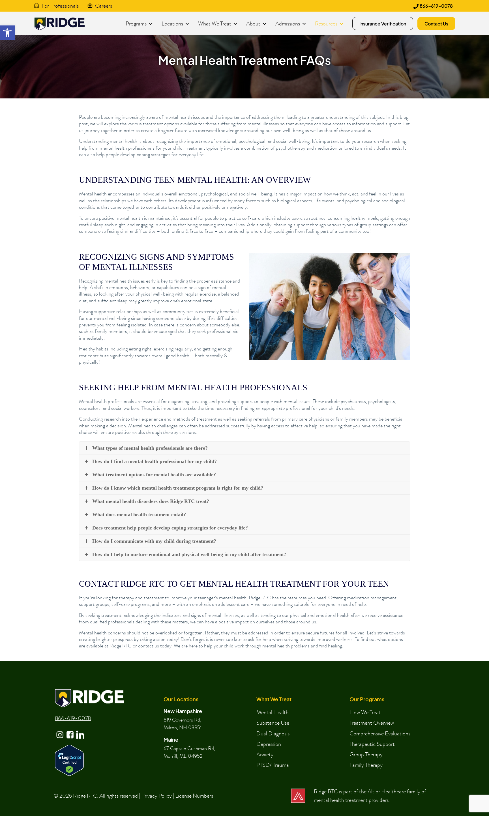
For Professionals (60, 6)
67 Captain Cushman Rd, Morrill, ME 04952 (189, 752)
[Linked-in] (79, 730)
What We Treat (214, 23)
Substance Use (272, 723)
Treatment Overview (371, 723)
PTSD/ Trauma (272, 765)
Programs (136, 23)
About (253, 23)
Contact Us (436, 24)
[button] (7, 32)
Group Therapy (366, 754)
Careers (103, 6)
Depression (268, 744)
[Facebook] (69, 730)
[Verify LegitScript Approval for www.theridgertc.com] (69, 759)
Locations (172, 23)
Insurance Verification (382, 24)
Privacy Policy (156, 796)
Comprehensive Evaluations (379, 733)
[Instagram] (59, 730)
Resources (326, 23)
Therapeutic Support (372, 744)
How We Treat (365, 712)
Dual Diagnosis (272, 733)
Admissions (287, 23)
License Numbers (194, 796)
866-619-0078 (436, 6)
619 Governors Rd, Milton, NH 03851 (183, 723)
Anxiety (264, 754)
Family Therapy (366, 765)
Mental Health (272, 712)
